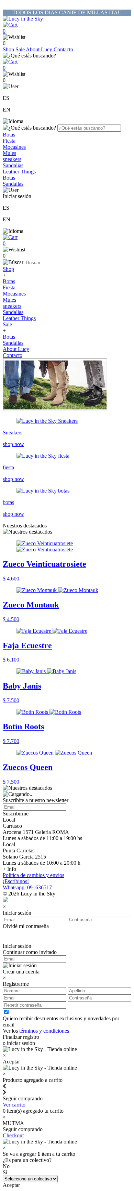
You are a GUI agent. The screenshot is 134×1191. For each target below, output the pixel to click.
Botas (9, 135)
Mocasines (14, 147)
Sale (20, 49)
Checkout (13, 1135)
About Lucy (40, 49)
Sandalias (13, 165)
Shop (9, 49)
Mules (9, 153)
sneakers (12, 159)
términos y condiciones (44, 1031)
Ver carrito (14, 1105)
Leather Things (19, 171)
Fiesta (9, 141)
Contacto (63, 49)
